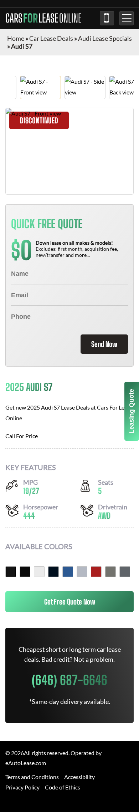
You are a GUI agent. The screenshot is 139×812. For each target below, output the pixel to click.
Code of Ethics (62, 787)
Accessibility (79, 776)
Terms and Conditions (32, 776)
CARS (43, 18)
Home (15, 38)
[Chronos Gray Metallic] (110, 572)
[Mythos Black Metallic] (25, 572)
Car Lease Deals (51, 38)
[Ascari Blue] (68, 572)
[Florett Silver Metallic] (82, 572)
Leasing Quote (131, 411)
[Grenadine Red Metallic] (96, 572)
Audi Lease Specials (105, 38)
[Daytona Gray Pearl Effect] (125, 572)
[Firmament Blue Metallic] (53, 572)
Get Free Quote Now (69, 601)
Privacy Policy (22, 787)
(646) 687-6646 (107, 18)
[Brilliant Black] (11, 572)
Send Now (104, 344)
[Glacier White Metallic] (39, 572)
